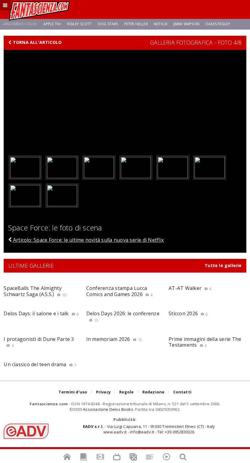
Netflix (160, 24)
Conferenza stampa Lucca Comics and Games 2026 (119, 291)
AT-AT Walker (190, 288)
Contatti (182, 392)
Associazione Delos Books (108, 409)
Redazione (153, 392)
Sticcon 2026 (188, 313)
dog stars (108, 24)
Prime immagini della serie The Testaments (205, 342)
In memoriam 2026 (114, 339)
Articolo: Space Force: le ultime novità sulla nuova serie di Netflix (88, 240)
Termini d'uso (73, 392)
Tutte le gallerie (223, 265)
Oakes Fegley (217, 24)
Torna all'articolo (37, 42)
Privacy (103, 392)
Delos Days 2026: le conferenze (122, 316)
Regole (126, 392)
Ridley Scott (79, 24)
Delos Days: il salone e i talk (41, 313)
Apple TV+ (52, 24)
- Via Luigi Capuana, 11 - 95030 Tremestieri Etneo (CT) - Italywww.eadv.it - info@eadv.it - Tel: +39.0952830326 (149, 429)
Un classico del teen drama (40, 364)
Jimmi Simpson (186, 24)
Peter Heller (136, 24)
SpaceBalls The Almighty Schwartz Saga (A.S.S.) (35, 291)
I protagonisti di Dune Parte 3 (39, 342)
